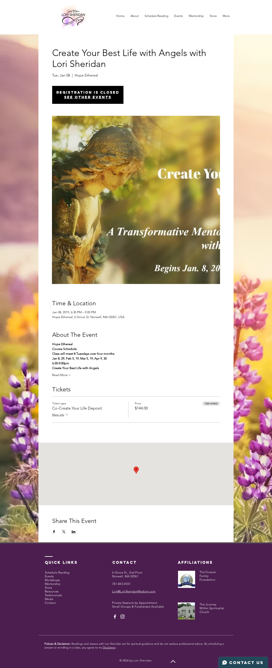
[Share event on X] (64, 531)
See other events (88, 97)
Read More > (61, 375)
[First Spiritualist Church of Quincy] (115, 616)
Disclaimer (109, 647)
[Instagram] (122, 616)
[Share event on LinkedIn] (73, 531)
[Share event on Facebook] (54, 531)
